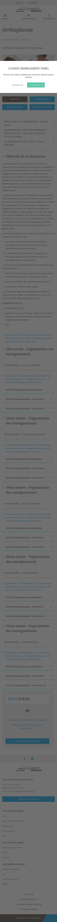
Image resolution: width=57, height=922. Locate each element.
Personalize (17, 85)
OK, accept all (36, 85)
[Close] (28, 461)
